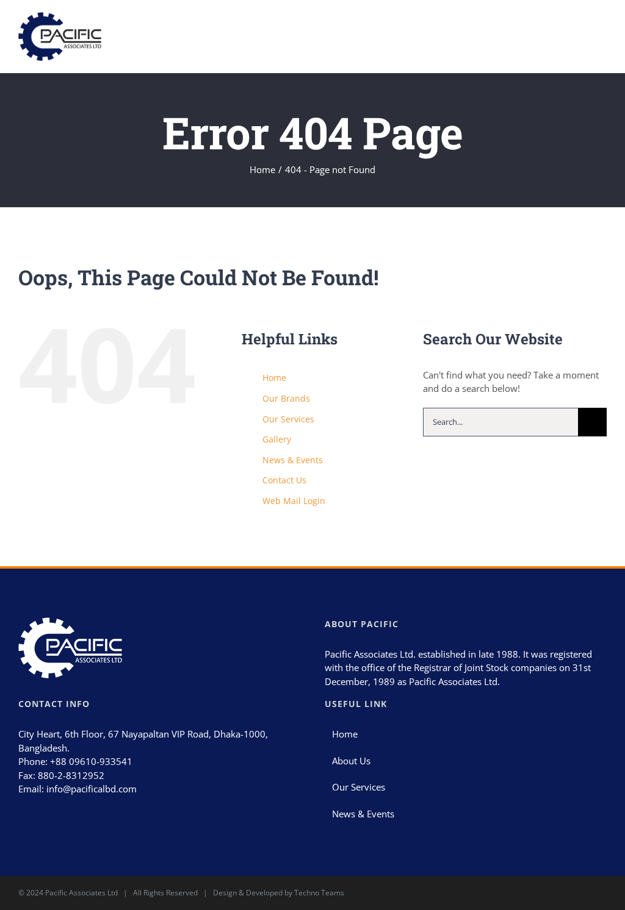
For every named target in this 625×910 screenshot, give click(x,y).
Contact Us (284, 480)
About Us (351, 761)
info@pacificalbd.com (91, 789)
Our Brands (286, 398)
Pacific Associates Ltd (81, 892)
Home (274, 377)
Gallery (276, 439)
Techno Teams (319, 892)
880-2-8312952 (71, 775)
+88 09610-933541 (91, 761)
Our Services (288, 419)
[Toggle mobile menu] (602, 29)
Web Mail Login (293, 501)
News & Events (292, 460)
